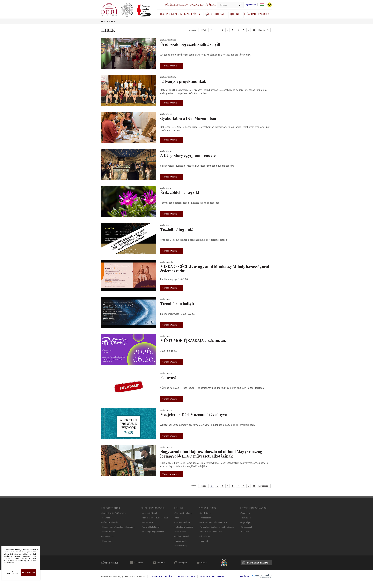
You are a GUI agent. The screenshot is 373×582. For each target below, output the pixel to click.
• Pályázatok (245, 518)
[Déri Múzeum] (109, 10)
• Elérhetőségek (108, 531)
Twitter (204, 562)
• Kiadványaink (180, 541)
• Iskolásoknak (147, 522)
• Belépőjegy (106, 541)
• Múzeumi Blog (180, 545)
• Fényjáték (106, 518)
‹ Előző (203, 30)
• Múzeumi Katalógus (183, 513)
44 (254, 30)
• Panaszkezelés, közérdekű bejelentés (216, 527)
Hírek (160, 13)
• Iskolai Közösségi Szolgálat (113, 513)
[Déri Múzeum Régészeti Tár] (127, 10)
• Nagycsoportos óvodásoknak (154, 518)
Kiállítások (192, 13)
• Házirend (203, 541)
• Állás (176, 518)
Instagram (182, 562)
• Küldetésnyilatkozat (183, 527)
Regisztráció (250, 4)
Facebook (138, 562)
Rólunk (234, 13)
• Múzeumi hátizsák (109, 522)
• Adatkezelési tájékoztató (210, 531)
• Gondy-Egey (205, 513)
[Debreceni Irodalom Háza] (144, 10)
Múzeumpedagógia (256, 13)
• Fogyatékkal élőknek (150, 527)
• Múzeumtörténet (182, 522)
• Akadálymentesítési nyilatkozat (213, 522)
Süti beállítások (12, 572)
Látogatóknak (215, 13)
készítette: (245, 576)
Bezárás (35, 550)
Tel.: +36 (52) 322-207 (186, 576)
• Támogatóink (246, 527)
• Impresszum (205, 518)
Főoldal (104, 21)
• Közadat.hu (204, 536)
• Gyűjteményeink (181, 536)
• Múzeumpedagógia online (152, 531)
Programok (174, 13)
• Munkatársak (180, 531)
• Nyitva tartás (107, 536)
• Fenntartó (245, 513)
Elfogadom (28, 572)
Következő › (263, 30)
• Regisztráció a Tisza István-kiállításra (117, 527)
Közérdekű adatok (176, 4)
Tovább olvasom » (170, 65)
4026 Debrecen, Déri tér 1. (161, 576)
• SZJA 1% (244, 531)
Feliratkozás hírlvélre (257, 562)
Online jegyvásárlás (203, 4)
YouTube (161, 562)
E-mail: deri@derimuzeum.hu (212, 576)
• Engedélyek (245, 522)
